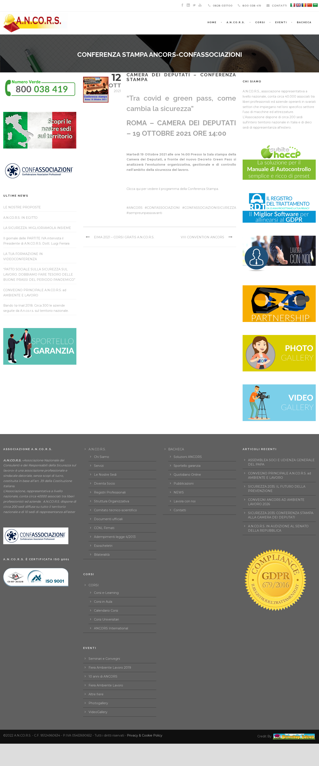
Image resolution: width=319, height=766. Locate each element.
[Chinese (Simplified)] (309, 5)
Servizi (99, 466)
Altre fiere (96, 694)
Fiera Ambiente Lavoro (106, 685)
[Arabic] (315, 5)
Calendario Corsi (106, 610)
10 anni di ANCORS (103, 676)
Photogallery (98, 703)
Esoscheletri (103, 546)
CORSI (94, 585)
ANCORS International (111, 628)
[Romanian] (304, 5)
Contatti (180, 510)
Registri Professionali (110, 492)
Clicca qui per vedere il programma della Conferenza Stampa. (173, 189)
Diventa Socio (104, 483)
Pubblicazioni (184, 483)
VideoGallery (98, 712)
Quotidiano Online (187, 475)
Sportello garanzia (187, 466)
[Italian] (292, 5)
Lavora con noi (185, 501)
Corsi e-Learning (106, 593)
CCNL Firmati (104, 528)
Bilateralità (102, 555)
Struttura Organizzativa (111, 501)
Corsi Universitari (106, 619)
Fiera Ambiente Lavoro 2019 (110, 668)
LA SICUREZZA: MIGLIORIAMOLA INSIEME (37, 228)
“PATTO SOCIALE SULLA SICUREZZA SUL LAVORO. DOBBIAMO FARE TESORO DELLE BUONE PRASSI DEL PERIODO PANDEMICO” (39, 274)
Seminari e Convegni (104, 659)
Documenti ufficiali (108, 519)
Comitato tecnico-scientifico (115, 510)
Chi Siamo (101, 457)
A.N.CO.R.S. (236, 22)
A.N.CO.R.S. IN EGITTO (20, 218)
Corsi (260, 22)
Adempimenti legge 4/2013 (115, 537)
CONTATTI (279, 5)
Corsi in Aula (103, 602)
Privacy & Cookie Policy (144, 735)
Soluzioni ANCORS (188, 457)
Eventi (281, 22)
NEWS (179, 492)
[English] (298, 5)
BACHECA (304, 22)
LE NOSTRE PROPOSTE (22, 207)
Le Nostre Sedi (105, 475)
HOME (212, 22)
